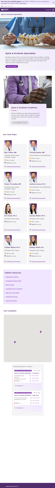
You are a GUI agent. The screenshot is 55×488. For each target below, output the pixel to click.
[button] (53, 14)
